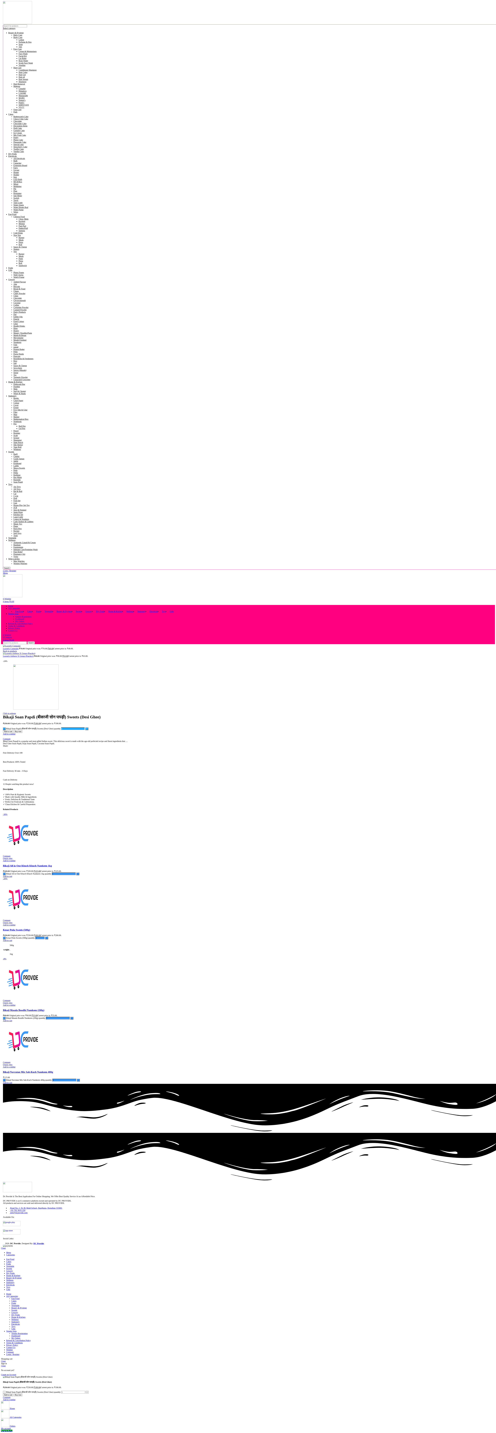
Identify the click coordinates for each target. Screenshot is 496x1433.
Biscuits (16, 286)
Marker (16, 417)
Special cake (18, 144)
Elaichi (16, 319)
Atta (15, 284)
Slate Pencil (18, 442)
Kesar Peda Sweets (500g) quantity (20, 938)
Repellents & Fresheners (23, 359)
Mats (15, 389)
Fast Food (12, 214)
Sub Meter (17, 196)
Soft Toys (17, 533)
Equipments (18, 547)
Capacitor (17, 163)
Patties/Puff (23, 228)
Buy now (18, 731)
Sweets (11, 452)
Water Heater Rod (20, 207)
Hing (15, 328)
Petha (15, 473)
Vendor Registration (23, 617)
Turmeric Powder (20, 377)
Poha (15, 352)
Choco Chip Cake (20, 119)
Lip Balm (22, 58)
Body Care (17, 37)
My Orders (19, 621)
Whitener (17, 449)
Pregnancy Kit (19, 554)
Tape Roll (17, 447)
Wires (15, 212)
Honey (16, 331)
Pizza (21, 242)
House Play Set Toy (21, 505)
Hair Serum (23, 79)
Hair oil (22, 77)
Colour (16, 403)
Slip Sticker (18, 445)
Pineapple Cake (19, 142)
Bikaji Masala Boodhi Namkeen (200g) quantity (25, 1018)
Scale (15, 435)
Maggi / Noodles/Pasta (22, 333)
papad (15, 347)
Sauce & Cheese (20, 247)
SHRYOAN (24, 105)
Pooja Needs (18, 354)
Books (16, 398)
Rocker (16, 531)
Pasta (21, 258)
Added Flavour (19, 282)
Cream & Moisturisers (28, 51)
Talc (20, 47)
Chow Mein (23, 219)
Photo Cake (18, 140)
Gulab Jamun (18, 459)
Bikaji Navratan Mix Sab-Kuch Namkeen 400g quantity (29, 1080)
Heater (16, 172)
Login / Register (12, 1354)
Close (3, 1248)
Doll (15, 498)
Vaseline (22, 65)
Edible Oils (18, 317)
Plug (15, 191)
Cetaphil (22, 89)
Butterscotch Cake (20, 116)
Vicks (15, 556)
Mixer (15, 184)
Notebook (17, 421)
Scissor (16, 438)
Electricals (12, 156)
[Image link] (17, 1191)
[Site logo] (17, 23)
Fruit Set (16, 501)
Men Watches (19, 561)
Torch (15, 200)
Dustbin (16, 387)
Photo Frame (18, 272)
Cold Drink (18, 233)
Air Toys (17, 487)
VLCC (21, 107)
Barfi (15, 454)
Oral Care (17, 109)
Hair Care (17, 68)
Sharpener (17, 440)
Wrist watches (14, 559)
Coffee (16, 305)
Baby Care (17, 35)
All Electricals (19, 158)
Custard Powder (20, 310)
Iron (15, 177)
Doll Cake (17, 128)
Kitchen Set (18, 515)
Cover (15, 405)
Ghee (15, 324)
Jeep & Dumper (19, 510)
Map (15, 414)
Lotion (21, 40)
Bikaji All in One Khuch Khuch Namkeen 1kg (27, 865)
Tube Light (17, 203)
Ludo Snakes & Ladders (23, 522)
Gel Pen (22, 428)
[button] (7, 876)
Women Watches (20, 563)
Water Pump (18, 210)
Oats (15, 345)
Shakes (16, 249)
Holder (16, 175)
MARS (22, 98)
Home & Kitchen (15, 382)
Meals (21, 240)
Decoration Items (20, 126)
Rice (15, 361)
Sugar (15, 373)
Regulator (17, 193)
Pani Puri (22, 226)
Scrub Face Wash (26, 63)
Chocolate (17, 121)
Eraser (16, 407)
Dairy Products (19, 312)
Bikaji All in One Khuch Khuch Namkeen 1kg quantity (28, 874)
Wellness (12, 540)
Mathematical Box (20, 419)
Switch (16, 198)
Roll (20, 245)
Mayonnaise (18, 338)
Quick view (8, 858)
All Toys (17, 489)
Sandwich (23, 265)
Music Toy (17, 524)
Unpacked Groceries (21, 380)
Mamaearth (23, 96)
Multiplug (17, 186)
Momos (22, 224)
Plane (15, 526)
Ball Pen (22, 426)
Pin (14, 189)
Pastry (15, 137)
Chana (16, 291)
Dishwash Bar (19, 384)
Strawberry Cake (20, 147)
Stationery (12, 396)
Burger (21, 238)
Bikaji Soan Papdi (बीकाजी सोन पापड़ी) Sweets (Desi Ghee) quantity (33, 729)
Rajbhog (16, 475)
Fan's (15, 168)
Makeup (16, 86)
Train (15, 535)
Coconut (16, 303)
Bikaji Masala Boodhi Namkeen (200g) (23, 1010)
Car (14, 494)
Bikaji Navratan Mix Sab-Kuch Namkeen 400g (28, 1072)
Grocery (11, 279)
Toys (10, 484)
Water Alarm (18, 205)
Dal (14, 314)
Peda (15, 470)
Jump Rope (18, 512)
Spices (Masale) (19, 370)
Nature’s (22, 100)
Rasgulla (17, 480)
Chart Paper (18, 400)
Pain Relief (17, 552)
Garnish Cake (19, 130)
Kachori (22, 221)
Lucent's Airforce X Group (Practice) (18, 656)
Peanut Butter (19, 349)
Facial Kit (23, 56)
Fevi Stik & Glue (20, 410)
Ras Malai (17, 477)
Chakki (16, 456)
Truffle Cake (18, 149)
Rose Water (23, 61)
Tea (14, 375)
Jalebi (15, 461)
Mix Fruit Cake (19, 135)
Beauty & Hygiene (16, 33)
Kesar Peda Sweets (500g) (16, 930)
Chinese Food (19, 217)
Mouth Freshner (19, 340)
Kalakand (17, 463)
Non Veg (17, 235)
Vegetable (12, 538)
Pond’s (21, 103)
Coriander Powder (20, 307)
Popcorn (16, 356)
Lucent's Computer (11, 649)
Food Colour (18, 321)
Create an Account (8, 1375)
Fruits (10, 268)
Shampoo (22, 82)
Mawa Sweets (19, 468)
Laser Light (18, 517)
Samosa (22, 231)
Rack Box (17, 528)
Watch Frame (18, 277)
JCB (15, 508)
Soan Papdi (18, 482)
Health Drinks (19, 326)
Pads (15, 112)
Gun (15, 503)
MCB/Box (17, 182)
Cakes (10, 114)
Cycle (15, 496)
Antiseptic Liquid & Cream (24, 542)
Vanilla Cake (18, 151)
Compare (10, 1352)
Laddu (16, 466)
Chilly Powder (19, 293)
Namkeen (17, 342)
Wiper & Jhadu (19, 393)
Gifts (10, 270)
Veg (15, 251)
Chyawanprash (19, 300)
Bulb (15, 161)
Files (15, 412)
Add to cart (8, 731)
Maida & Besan (19, 335)
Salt (15, 363)
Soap (21, 44)
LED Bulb (17, 179)
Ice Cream (17, 133)
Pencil (15, 431)
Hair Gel (22, 75)
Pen (15, 424)
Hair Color (23, 72)
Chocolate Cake (19, 123)
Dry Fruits (12, 154)
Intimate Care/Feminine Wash (25, 549)
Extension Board (20, 165)
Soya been (17, 368)
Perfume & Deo (25, 42)
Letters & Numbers (21, 519)
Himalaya (22, 91)
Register (16, 433)
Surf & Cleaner (19, 391)
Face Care (17, 49)
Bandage (17, 545)
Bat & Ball (17, 491)
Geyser (16, 170)
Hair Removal (19, 84)
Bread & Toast (19, 289)
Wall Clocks (18, 275)
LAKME (22, 93)
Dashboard (19, 619)
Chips (15, 296)
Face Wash (23, 54)
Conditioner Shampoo (28, 70)
